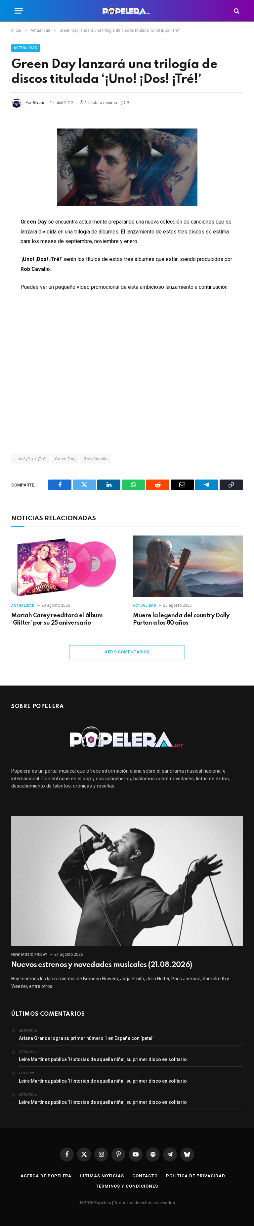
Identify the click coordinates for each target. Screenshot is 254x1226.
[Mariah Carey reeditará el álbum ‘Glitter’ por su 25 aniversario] (66, 566)
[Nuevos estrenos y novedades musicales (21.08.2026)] (127, 881)
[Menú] (19, 10)
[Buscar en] (236, 10)
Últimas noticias (102, 1175)
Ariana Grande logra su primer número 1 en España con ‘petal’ (86, 1038)
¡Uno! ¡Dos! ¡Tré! (31, 458)
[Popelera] (127, 11)
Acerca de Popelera (46, 1175)
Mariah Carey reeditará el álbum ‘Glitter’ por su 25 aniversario (57, 619)
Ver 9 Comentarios (127, 651)
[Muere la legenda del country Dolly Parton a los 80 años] (188, 566)
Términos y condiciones (127, 1186)
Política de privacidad (195, 1175)
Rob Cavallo (96, 458)
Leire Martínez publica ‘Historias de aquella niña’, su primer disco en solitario (103, 1059)
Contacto (145, 1175)
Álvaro (38, 102)
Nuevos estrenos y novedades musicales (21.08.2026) (101, 965)
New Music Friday (29, 954)
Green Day (65, 458)
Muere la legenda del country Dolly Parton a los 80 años (181, 619)
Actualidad (25, 48)
